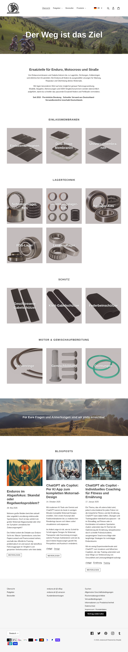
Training (107, 563)
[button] (98, 8)
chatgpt (49, 548)
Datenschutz (90, 606)
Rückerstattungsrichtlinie (95, 596)
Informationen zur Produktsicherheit (99, 602)
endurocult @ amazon (56, 592)
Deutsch (12, 633)
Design (57, 549)
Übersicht (11, 589)
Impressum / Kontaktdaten (95, 609)
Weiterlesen (14, 555)
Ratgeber (10, 592)
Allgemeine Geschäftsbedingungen (99, 592)
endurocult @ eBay (54, 589)
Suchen (88, 589)
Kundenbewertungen (55, 596)
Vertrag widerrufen (95, 614)
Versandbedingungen (93, 599)
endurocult (103, 640)
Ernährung (97, 563)
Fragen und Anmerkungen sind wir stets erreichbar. (70, 417)
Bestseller (11, 596)
